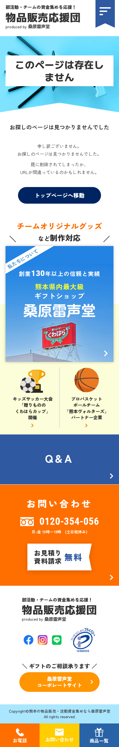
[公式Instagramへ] (43, 640)
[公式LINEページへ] (57, 640)
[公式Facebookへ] (28, 640)
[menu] (105, 14)
